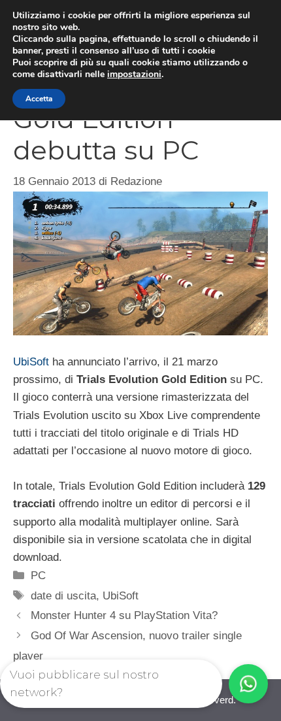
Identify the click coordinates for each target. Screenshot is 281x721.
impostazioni (134, 74)
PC (38, 575)
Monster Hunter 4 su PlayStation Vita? (124, 615)
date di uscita (63, 596)
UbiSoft (31, 362)
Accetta (38, 98)
